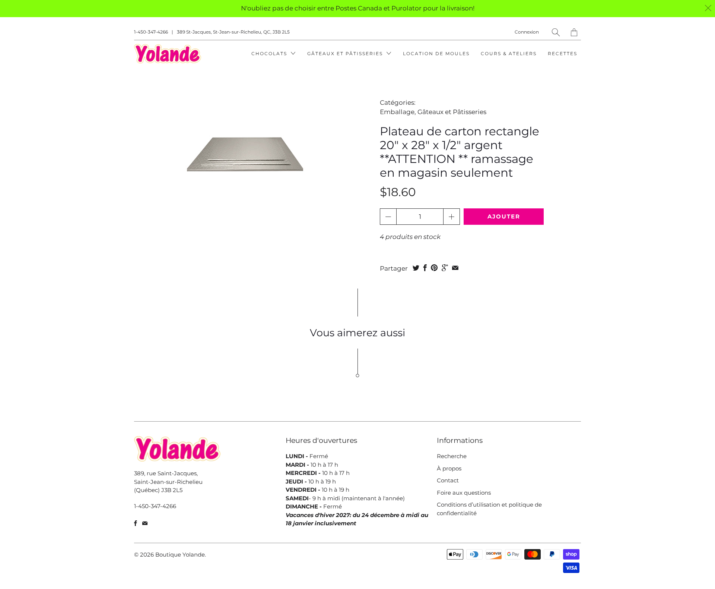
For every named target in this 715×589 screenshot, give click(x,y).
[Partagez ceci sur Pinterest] (434, 267)
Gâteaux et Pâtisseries (346, 53)
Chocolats (270, 53)
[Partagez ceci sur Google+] (445, 267)
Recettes (562, 53)
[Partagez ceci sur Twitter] (415, 267)
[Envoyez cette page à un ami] (455, 267)
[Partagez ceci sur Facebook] (425, 267)
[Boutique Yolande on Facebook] (135, 523)
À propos (449, 468)
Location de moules (436, 53)
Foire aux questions (464, 492)
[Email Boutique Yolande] (144, 523)
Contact (448, 480)
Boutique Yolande (180, 554)
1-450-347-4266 (151, 32)
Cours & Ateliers (509, 53)
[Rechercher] (555, 32)
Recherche (452, 456)
